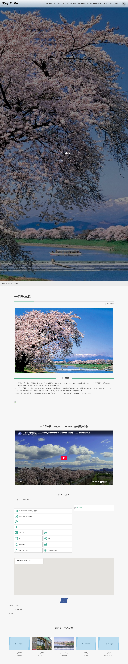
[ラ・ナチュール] (42, 643)
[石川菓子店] (19, 643)
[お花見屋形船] (64, 643)
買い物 (19, 652)
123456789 (22, 544)
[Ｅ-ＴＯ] (86, 643)
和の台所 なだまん (109, 656)
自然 (64, 147)
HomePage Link (52, 550)
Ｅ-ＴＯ (86, 656)
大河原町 (111, 304)
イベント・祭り (64, 652)
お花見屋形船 (64, 656)
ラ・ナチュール (42, 656)
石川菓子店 (19, 656)
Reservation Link (23, 550)
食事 (42, 652)
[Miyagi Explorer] (10, 3)
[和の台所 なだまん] (108, 643)
